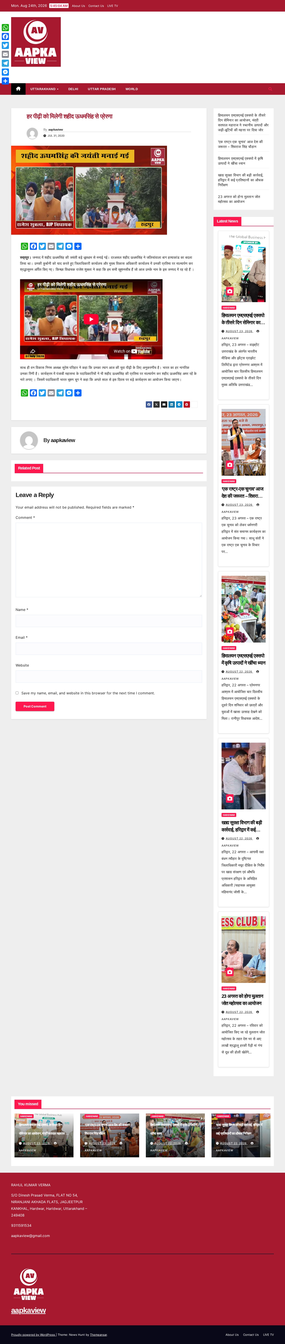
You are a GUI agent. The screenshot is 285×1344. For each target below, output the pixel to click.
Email (22, 637)
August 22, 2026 (239, 671)
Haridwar (229, 307)
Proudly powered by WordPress (33, 1334)
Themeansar (98, 1334)
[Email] (5, 54)
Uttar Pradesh (102, 89)
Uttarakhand (44, 89)
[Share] (5, 81)
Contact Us (96, 6)
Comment (25, 517)
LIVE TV (112, 6)
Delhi (73, 89)
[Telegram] (5, 63)
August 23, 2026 (239, 331)
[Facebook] (5, 36)
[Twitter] (5, 45)
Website (22, 665)
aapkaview (28, 71)
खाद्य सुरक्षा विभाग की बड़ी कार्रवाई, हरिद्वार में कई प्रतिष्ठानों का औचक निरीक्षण (240, 180)
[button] (270, 89)
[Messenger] (5, 72)
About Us (78, 6)
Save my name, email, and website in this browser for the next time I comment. (88, 693)
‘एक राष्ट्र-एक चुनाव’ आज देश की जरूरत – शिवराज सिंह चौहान (242, 496)
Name (22, 609)
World (132, 89)
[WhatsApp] (5, 27)
